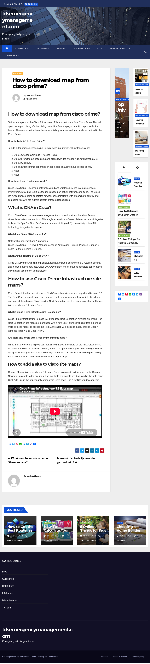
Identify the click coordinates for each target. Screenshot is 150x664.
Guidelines (42, 48)
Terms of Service (120, 656)
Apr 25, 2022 (89, 536)
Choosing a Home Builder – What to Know (128, 532)
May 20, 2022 (53, 536)
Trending (61, 48)
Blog (100, 48)
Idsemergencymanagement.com (17, 20)
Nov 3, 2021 (125, 536)
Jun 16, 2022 (16, 536)
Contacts (12, 55)
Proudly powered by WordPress (15, 656)
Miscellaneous (120, 48)
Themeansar (52, 656)
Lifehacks (21, 48)
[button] (145, 52)
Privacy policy (138, 656)
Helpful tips (82, 48)
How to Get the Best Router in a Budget (20, 530)
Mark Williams (34, 95)
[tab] (124, 168)
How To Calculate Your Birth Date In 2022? (56, 532)
